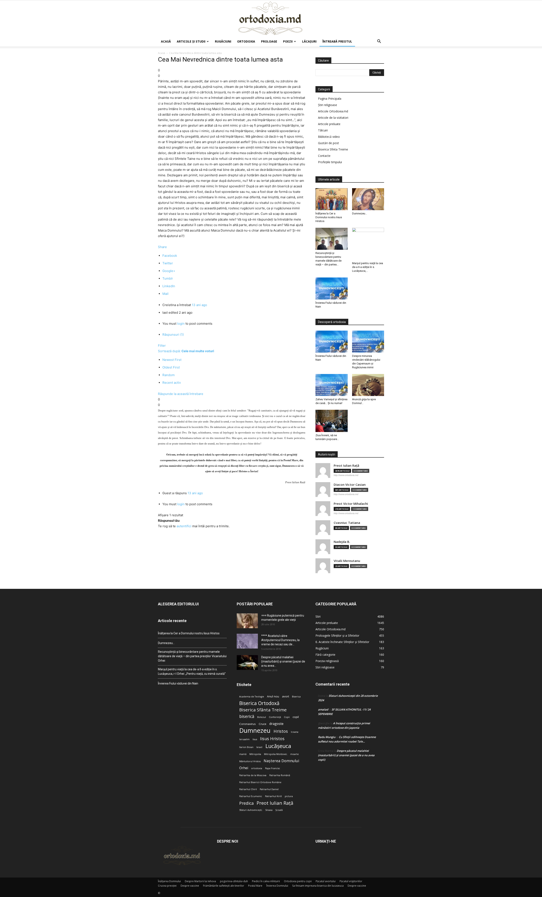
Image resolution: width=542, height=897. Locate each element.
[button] (379, 42)
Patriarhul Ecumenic (250, 796)
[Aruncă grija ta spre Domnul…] (368, 385)
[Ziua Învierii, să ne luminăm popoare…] (331, 421)
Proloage (269, 41)
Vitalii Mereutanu (347, 561)
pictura (289, 796)
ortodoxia (256, 768)
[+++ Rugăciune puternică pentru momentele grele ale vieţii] (247, 620)
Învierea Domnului (277, 885)
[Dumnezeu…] (368, 199)
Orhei (243, 768)
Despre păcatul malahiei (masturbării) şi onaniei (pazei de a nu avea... (283, 661)
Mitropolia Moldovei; (275, 754)
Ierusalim (244, 739)
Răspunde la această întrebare (180, 394)
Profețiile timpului (330, 162)
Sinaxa (268, 810)
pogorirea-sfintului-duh (234, 881)
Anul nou (273, 696)
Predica (246, 803)
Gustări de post (328, 143)
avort (285, 696)
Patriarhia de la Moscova (252, 775)
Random (168, 375)
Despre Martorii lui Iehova (200, 881)
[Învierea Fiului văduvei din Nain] (331, 288)
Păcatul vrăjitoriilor (351, 881)
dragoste (276, 724)
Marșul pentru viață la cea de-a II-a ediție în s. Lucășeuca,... (367, 267)
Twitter (167, 263)
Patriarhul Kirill (273, 796)
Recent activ (171, 383)
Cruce (262, 724)
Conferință (275, 717)
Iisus (255, 739)
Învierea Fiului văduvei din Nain (178, 683)
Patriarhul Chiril (248, 789)
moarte (294, 754)
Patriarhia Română (279, 775)
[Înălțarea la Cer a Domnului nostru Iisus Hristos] (331, 199)
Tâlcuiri (323, 130)
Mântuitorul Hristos (250, 761)
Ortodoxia (246, 41)
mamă (242, 754)
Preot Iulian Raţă (346, 466)
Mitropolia (255, 754)
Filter (162, 346)
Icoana (294, 731)
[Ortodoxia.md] (271, 18)
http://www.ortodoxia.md (346, 475)
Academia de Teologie (251, 696)
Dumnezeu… (359, 213)
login (181, 324)
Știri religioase (327, 105)
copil (296, 717)
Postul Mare (255, 885)
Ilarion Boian (246, 747)
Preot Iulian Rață (275, 803)
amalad (323, 709)
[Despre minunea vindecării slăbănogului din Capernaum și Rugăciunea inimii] (368, 342)
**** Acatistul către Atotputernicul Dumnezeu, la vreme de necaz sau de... (280, 640)
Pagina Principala (329, 99)
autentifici (184, 526)
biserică (246, 716)
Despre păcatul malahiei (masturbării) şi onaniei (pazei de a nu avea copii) (346, 755)
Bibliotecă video (329, 137)
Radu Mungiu (326, 737)
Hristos (281, 731)
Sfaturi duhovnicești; (250, 810)
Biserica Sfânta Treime (263, 710)
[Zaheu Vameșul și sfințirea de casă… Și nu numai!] (331, 385)
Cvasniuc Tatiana (347, 523)
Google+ (168, 271)
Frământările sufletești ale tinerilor (223, 885)
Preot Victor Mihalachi (351, 504)
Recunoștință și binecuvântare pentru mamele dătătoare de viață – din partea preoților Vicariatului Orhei (192, 656)
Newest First (171, 360)
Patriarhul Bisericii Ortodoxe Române (260, 782)
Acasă (166, 41)
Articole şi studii (191, 41)
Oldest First (171, 367)
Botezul (261, 717)
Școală (279, 810)
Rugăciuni (223, 41)
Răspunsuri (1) (173, 335)
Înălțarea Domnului (169, 881)
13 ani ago (199, 305)
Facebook (169, 256)
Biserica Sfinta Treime (333, 149)
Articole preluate (329, 124)
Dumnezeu (255, 730)
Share (162, 247)
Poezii (288, 41)
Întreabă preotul (337, 41)
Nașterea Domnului (281, 761)
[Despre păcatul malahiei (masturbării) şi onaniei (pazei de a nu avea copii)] (247, 662)
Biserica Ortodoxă (259, 703)
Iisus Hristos (272, 738)
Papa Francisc (272, 768)
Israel (259, 747)
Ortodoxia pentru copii (298, 881)
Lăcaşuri (309, 41)
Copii (287, 717)
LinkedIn (168, 286)
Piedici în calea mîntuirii (266, 881)
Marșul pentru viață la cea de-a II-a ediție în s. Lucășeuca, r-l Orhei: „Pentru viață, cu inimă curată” (192, 671)
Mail (165, 294)
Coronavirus (247, 724)
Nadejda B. (342, 542)
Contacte (324, 156)
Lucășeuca (278, 746)
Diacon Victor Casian (350, 485)
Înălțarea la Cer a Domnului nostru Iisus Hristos (328, 217)
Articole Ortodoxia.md (333, 111)
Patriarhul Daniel (269, 789)
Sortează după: (186, 351)
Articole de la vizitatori (333, 118)
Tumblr (167, 278)
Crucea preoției (167, 885)
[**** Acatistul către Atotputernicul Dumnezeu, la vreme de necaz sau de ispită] (247, 641)
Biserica (296, 696)
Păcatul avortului (326, 881)
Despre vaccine (190, 885)
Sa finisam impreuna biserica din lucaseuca (318, 885)
